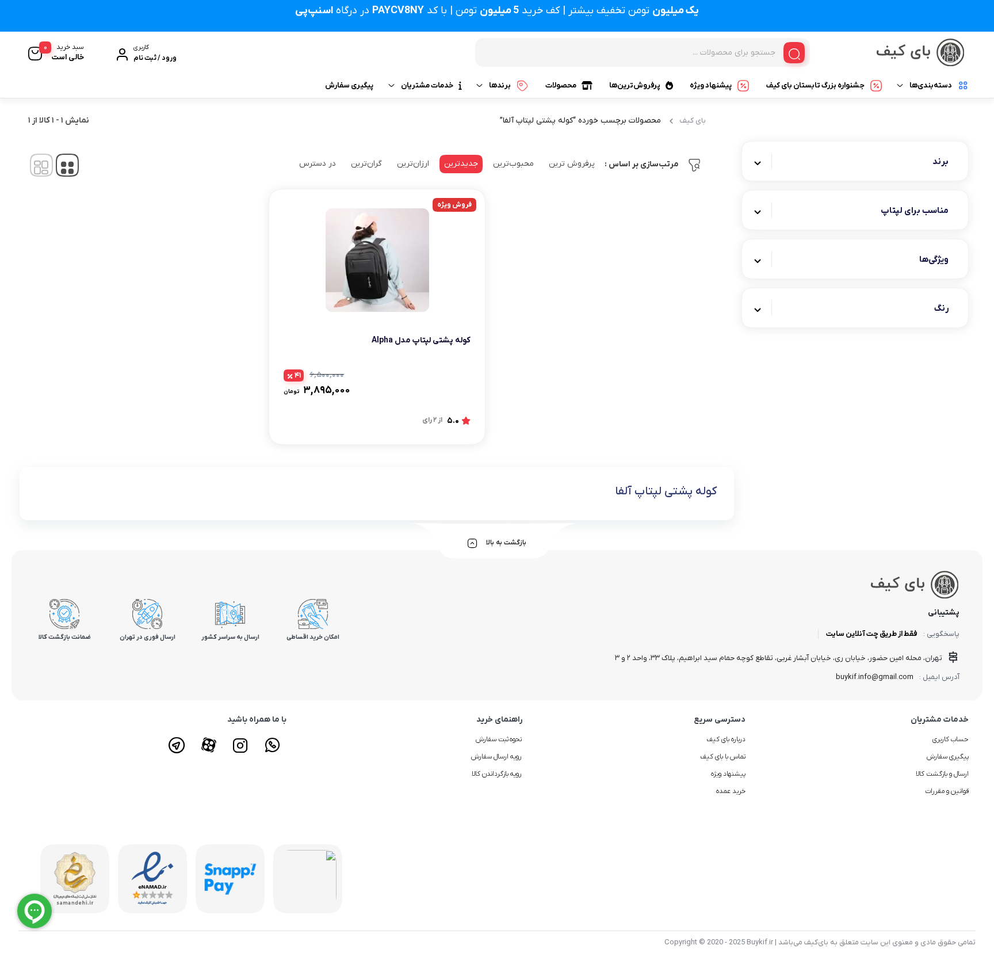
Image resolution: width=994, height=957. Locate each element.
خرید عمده (731, 791)
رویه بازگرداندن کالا (497, 774)
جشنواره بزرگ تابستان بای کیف (815, 85)
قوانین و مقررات (947, 791)
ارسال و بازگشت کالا (942, 774)
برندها (500, 85)
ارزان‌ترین (413, 163)
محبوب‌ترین (513, 163)
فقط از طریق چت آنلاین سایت (871, 634)
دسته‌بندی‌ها (930, 85)
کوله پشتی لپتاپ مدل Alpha (421, 340)
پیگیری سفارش (349, 85)
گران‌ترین (366, 163)
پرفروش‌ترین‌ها (634, 85)
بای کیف (693, 120)
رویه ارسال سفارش (496, 756)
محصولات (560, 85)
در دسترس (317, 163)
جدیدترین (461, 163)
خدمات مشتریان (427, 85)
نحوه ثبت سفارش (499, 739)
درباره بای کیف (726, 739)
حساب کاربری (950, 739)
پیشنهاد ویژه (711, 85)
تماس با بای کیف (723, 756)
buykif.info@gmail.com (874, 677)
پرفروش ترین (572, 163)
